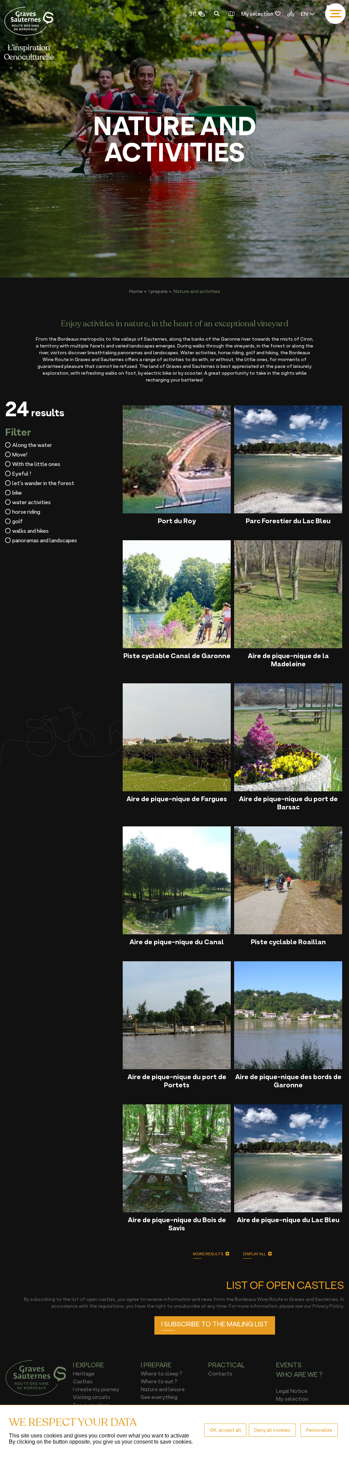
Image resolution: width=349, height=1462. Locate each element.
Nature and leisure (163, 1389)
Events (289, 1365)
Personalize (319, 1430)
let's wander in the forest (43, 483)
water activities (31, 502)
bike (17, 492)
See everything (159, 1397)
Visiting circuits (91, 1397)
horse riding (26, 511)
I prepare (158, 291)
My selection (257, 13)
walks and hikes (30, 530)
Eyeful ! (21, 473)
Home (136, 291)
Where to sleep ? (161, 1373)
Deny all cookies (272, 1430)
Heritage (83, 1373)
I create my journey (96, 1389)
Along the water (32, 444)
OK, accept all (225, 1430)
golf (17, 521)
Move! (19, 454)
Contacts (220, 1373)
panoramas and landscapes (44, 540)
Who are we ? (299, 1374)
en (304, 13)
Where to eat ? (159, 1381)
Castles (83, 1381)
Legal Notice (291, 1390)
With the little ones (36, 464)
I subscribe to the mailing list (214, 1324)
